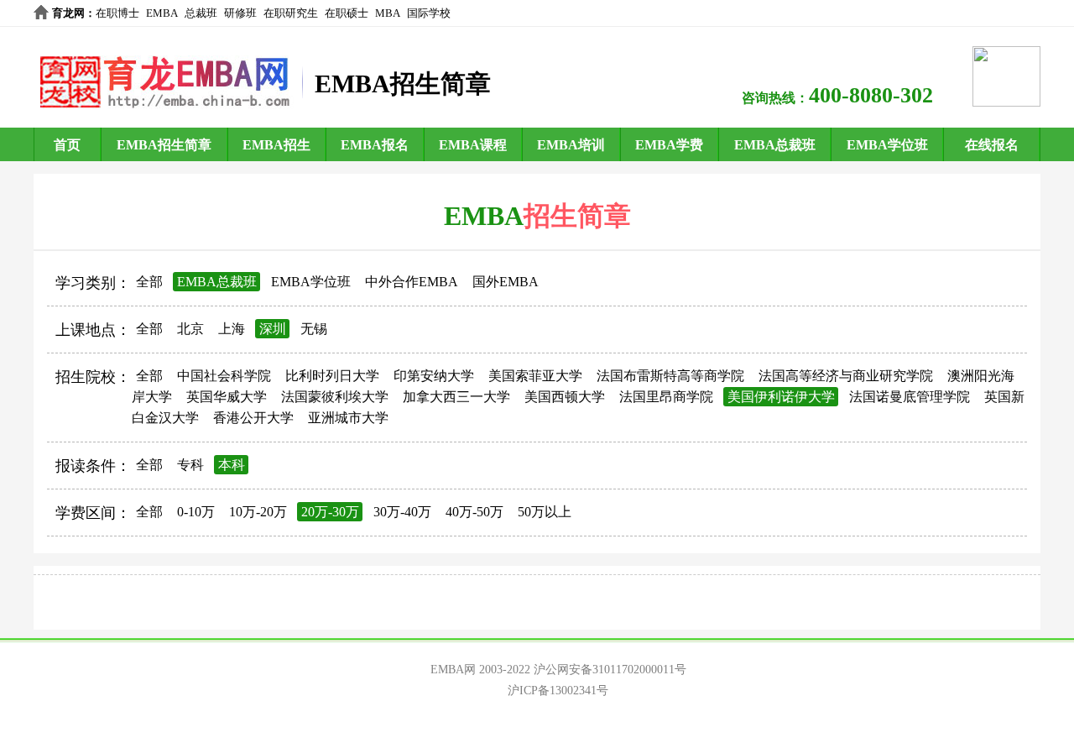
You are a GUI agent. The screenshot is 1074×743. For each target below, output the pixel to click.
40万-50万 (474, 512)
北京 (190, 329)
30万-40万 (402, 512)
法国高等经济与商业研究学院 (846, 376)
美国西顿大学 (564, 397)
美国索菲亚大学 (535, 376)
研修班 (240, 13)
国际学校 (429, 13)
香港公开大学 (253, 418)
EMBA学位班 (887, 145)
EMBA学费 (669, 145)
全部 (149, 282)
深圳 (272, 329)
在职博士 (117, 13)
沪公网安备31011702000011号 (610, 669)
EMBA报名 (375, 145)
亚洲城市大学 (348, 418)
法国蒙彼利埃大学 (334, 397)
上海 (231, 329)
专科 (190, 465)
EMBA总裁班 (775, 145)
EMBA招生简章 (164, 145)
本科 (231, 465)
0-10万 (196, 512)
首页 (67, 145)
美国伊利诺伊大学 (781, 397)
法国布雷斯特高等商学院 (670, 376)
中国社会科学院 (224, 376)
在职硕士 (346, 13)
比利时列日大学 (332, 376)
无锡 (313, 329)
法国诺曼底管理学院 (909, 397)
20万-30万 (330, 512)
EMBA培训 (571, 145)
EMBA (162, 13)
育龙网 (68, 13)
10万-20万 (258, 512)
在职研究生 (290, 13)
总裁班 (201, 13)
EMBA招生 (276, 145)
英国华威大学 (226, 397)
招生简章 (577, 216)
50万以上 (544, 512)
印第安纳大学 (434, 376)
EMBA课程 (473, 145)
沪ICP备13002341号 (558, 690)
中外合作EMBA (411, 282)
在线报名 (992, 145)
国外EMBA (505, 282)
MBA (387, 13)
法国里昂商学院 (666, 397)
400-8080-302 (871, 95)
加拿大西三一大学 (456, 397)
